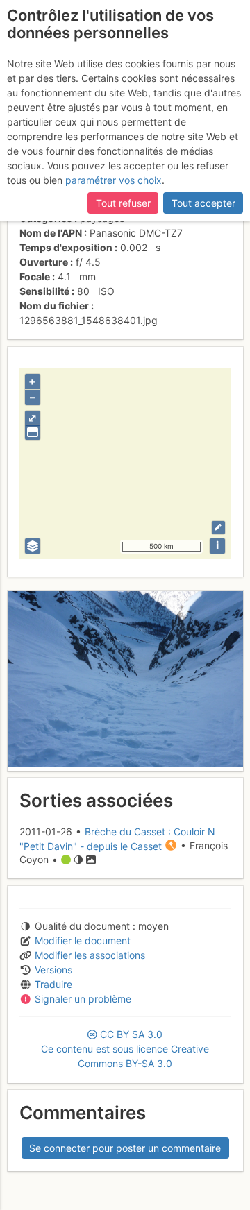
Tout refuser (123, 203)
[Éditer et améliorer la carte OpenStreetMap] (218, 527)
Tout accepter (203, 203)
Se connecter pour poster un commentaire (125, 1148)
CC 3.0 (125, 1048)
